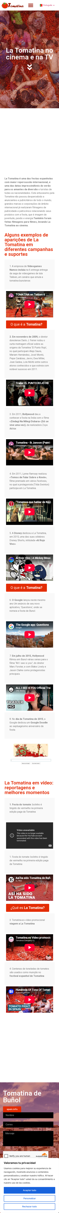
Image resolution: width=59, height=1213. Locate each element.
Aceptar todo (29, 1190)
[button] (31, 5)
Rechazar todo (29, 1206)
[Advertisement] (29, 140)
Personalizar (29, 1198)
